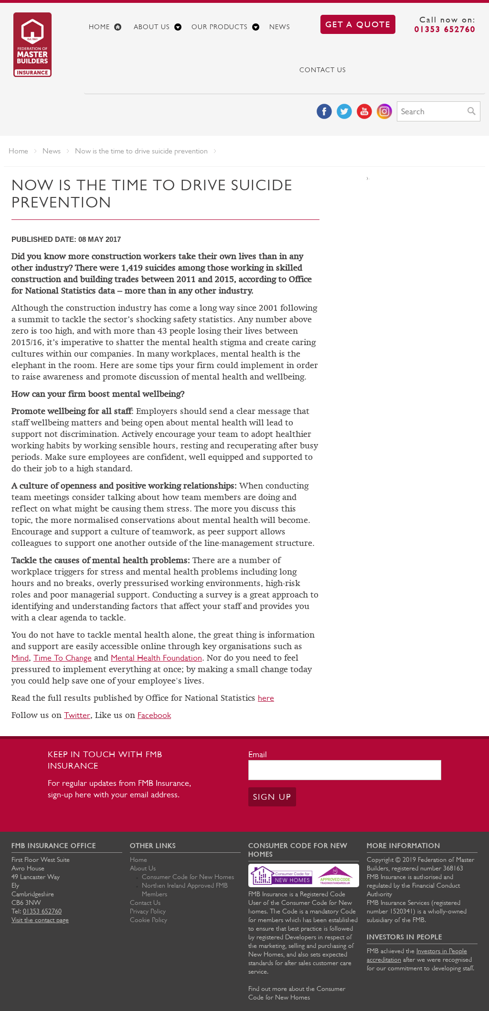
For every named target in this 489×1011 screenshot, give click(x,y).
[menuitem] (106, 27)
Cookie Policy (148, 920)
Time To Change (62, 658)
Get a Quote (358, 24)
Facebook (154, 715)
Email (257, 754)
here (266, 698)
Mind (20, 658)
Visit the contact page (40, 920)
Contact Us (322, 70)
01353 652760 (445, 29)
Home (99, 27)
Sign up (272, 797)
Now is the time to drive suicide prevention (141, 150)
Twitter (77, 715)
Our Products (219, 27)
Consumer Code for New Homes (188, 877)
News (279, 27)
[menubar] (284, 48)
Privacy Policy (148, 911)
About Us (152, 27)
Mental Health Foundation (156, 658)
